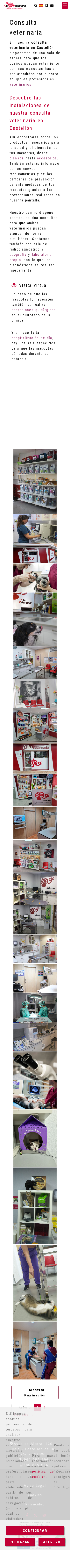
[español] (41, 5)
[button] (65, 5)
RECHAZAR (20, 1542)
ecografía (18, 254)
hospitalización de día (31, 338)
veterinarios (21, 84)
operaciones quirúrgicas (33, 310)
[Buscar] (36, 6)
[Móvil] (46, 6)
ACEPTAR (51, 1542)
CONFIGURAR (35, 1530)
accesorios (47, 158)
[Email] (52, 6)
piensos (17, 158)
